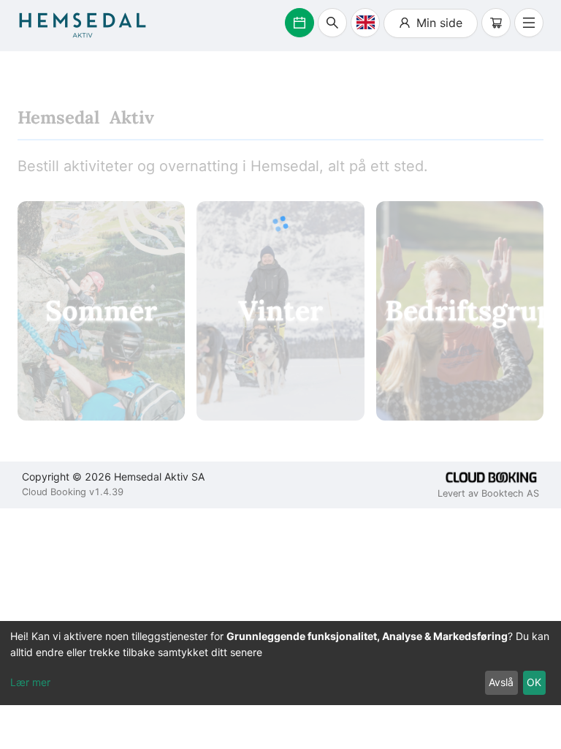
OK (534, 682)
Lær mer (30, 682)
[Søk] (332, 22)
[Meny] (528, 22)
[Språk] (365, 22)
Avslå (501, 682)
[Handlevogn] (496, 22)
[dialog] (280, 663)
